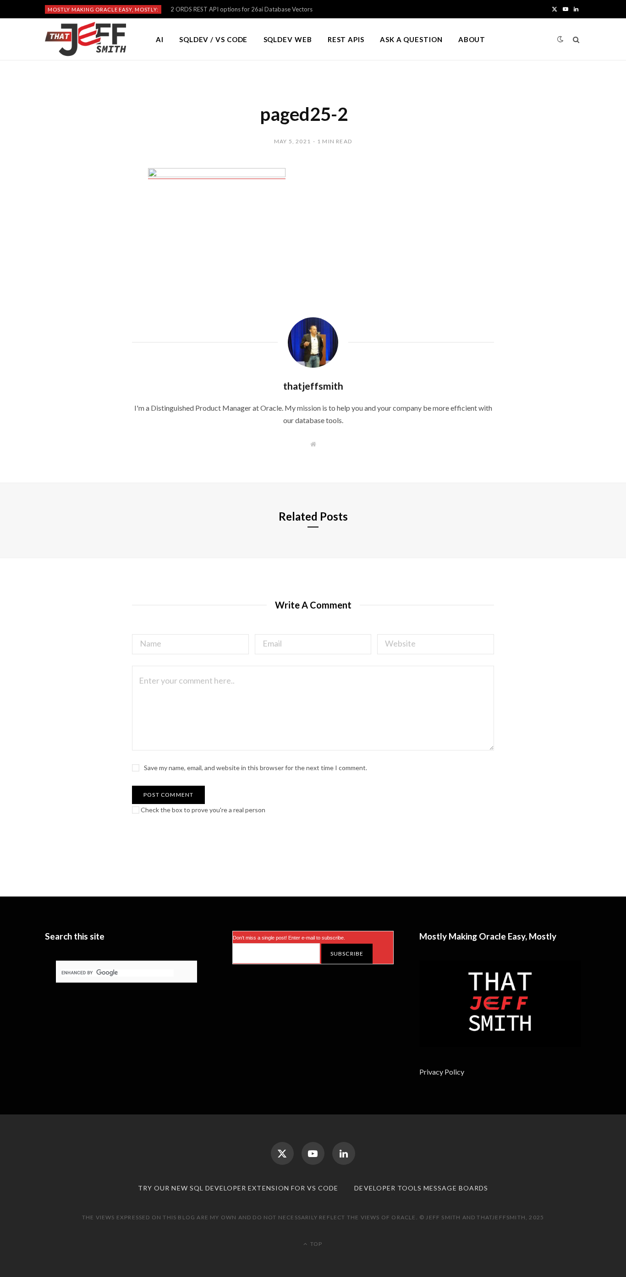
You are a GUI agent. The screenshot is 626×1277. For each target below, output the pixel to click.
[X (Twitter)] (282, 1153)
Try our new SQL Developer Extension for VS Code (238, 1188)
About (472, 39)
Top (315, 1243)
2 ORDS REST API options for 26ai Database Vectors (241, 9)
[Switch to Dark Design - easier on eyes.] (560, 39)
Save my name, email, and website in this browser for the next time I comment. (255, 768)
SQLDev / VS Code (213, 39)
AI (160, 39)
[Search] (576, 39)
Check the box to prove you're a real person (202, 810)
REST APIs (346, 39)
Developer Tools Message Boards (421, 1188)
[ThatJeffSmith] (85, 39)
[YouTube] (313, 1153)
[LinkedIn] (343, 1153)
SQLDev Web (288, 39)
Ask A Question (411, 39)
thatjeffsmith (313, 385)
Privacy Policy (442, 1071)
